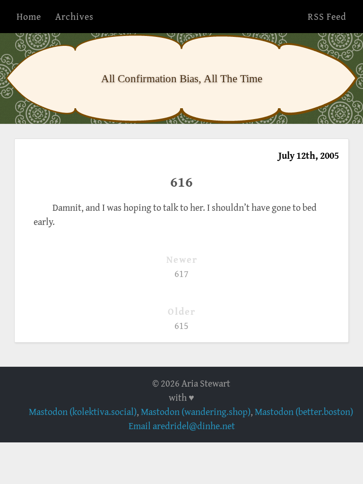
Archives (74, 16)
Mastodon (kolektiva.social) (83, 411)
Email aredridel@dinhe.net (182, 425)
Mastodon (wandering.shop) (196, 411)
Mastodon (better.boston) (304, 411)
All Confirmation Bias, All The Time (181, 78)
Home (29, 16)
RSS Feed (327, 16)
